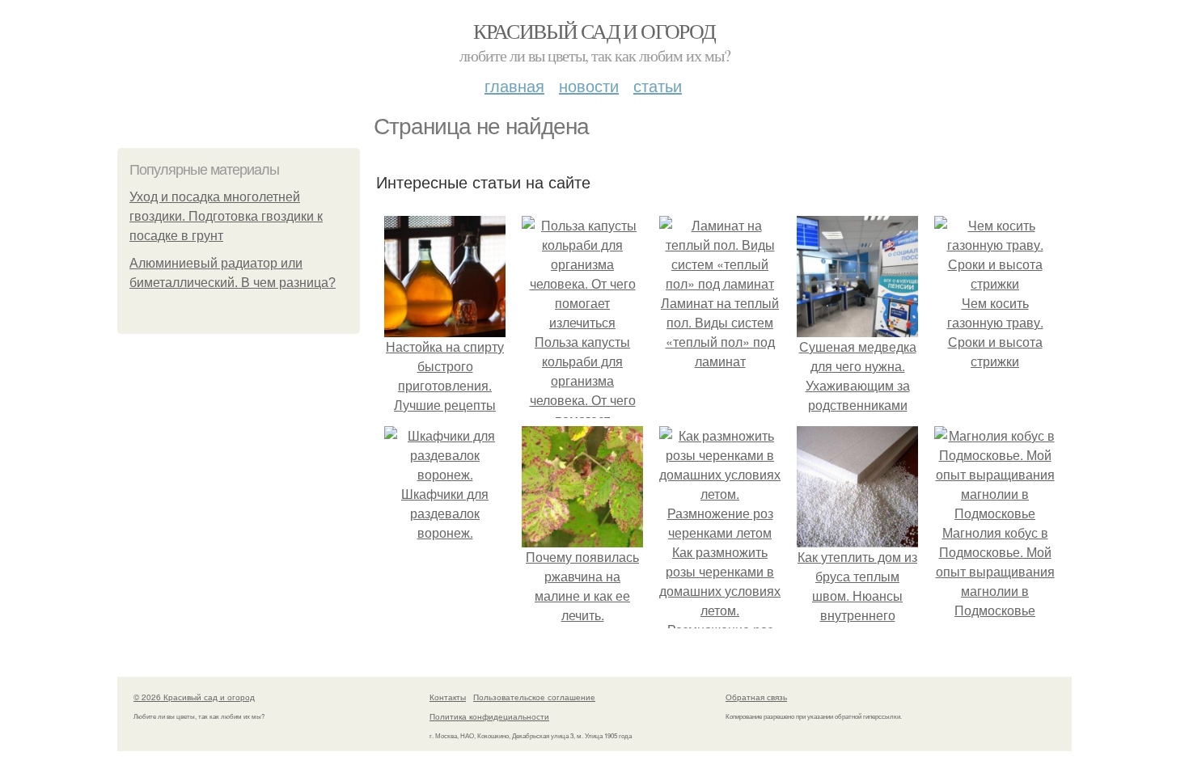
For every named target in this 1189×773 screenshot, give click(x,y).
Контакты (447, 697)
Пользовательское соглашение (534, 697)
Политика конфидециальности (489, 716)
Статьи (657, 85)
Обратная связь (756, 697)
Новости (589, 85)
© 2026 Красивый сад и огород (194, 697)
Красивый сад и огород (594, 30)
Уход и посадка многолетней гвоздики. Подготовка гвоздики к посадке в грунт (226, 216)
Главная (514, 85)
